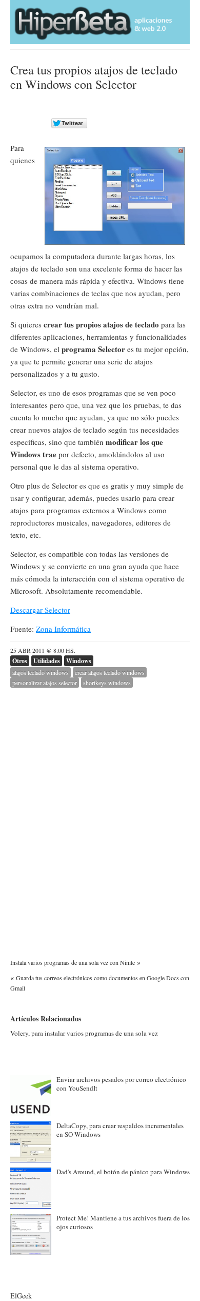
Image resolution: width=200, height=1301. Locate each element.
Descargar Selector (40, 610)
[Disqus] (100, 816)
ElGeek (21, 1295)
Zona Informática (63, 629)
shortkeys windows (107, 682)
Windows (78, 660)
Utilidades (46, 660)
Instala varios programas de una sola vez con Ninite (72, 962)
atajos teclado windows (40, 672)
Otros (19, 660)
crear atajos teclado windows (110, 672)
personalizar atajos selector (44, 682)
